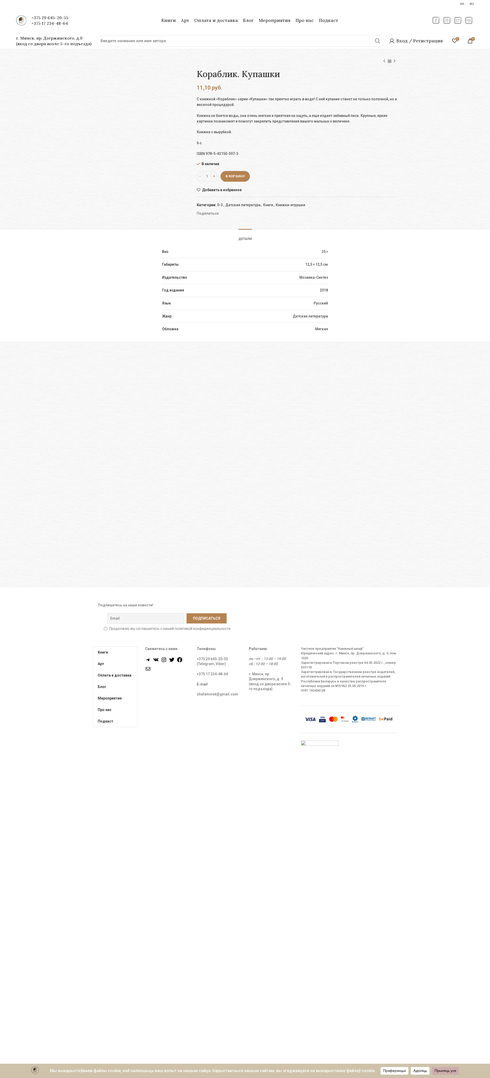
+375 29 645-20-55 (49, 17)
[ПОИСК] (377, 41)
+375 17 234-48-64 (49, 23)
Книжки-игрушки (290, 205)
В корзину (235, 176)
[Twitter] (172, 661)
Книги (268, 205)
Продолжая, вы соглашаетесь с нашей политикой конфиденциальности (169, 629)
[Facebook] (180, 661)
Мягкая (321, 329)
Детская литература (243, 205)
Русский (321, 303)
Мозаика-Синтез (313, 277)
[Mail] (148, 671)
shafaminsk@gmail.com (217, 694)
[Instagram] (164, 661)
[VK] (156, 661)
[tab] (245, 235)
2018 (324, 290)
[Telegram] (148, 661)
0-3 (220, 205)
